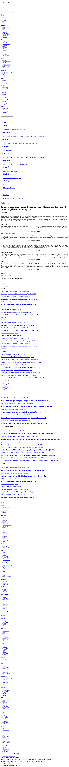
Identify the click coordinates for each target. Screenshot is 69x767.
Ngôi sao (5, 41)
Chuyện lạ (5, 19)
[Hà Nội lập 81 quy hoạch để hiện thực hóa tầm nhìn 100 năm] (14, 364)
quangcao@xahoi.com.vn (14, 765)
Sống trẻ (2, 106)
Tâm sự (4, 80)
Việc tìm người (6, 67)
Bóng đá (5, 54)
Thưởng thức (3, 92)
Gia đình (2, 78)
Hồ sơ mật (5, 33)
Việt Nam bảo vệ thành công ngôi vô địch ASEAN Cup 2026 (17, 325)
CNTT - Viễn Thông (7, 72)
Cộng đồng (5, 109)
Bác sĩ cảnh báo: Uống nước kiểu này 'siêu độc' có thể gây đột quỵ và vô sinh (27, 433)
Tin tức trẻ (5, 108)
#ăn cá (4, 283)
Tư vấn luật (5, 35)
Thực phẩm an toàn (7, 87)
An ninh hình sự (6, 383)
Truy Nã (5, 29)
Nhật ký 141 (6, 384)
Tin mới (3, 351)
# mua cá (5, 284)
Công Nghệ (3, 70)
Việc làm (2, 58)
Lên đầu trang (8, 611)
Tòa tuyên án (6, 27)
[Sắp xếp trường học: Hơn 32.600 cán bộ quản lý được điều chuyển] (15, 296)
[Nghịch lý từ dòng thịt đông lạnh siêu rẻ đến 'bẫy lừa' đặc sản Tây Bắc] (16, 370)
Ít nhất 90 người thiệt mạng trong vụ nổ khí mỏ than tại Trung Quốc (24, 423)
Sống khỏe (5, 90)
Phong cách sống (4, 99)
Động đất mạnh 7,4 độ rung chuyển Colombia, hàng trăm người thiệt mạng (26, 406)
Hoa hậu (5, 45)
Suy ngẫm (5, 104)
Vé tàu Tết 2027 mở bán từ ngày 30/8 (11, 309)
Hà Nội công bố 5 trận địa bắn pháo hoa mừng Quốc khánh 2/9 (18, 294)
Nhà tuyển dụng (6, 65)
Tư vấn (4, 60)
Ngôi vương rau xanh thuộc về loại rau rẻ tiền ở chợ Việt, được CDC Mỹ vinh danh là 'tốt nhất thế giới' (29, 460)
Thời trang (5, 48)
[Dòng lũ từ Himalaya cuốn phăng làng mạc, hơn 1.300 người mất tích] (16, 312)
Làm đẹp (5, 50)
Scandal (5, 42)
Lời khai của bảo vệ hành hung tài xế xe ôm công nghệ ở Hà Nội (18, 304)
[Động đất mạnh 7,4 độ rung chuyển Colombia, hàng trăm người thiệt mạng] (17, 403)
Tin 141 (5, 37)
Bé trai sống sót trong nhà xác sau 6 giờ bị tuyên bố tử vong (21, 412)
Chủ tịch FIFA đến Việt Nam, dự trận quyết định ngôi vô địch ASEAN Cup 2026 (23, 378)
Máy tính (5, 74)
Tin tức (2, 14)
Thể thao (2, 52)
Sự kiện (3, 395)
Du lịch (4, 95)
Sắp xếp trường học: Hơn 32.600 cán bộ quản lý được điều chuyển (19, 299)
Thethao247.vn (6, 387)
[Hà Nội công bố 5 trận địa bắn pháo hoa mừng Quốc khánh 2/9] (15, 291)
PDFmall (5, 389)
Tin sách (5, 112)
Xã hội (4, 386)
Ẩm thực (5, 94)
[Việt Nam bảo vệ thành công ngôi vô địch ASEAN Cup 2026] (14, 322)
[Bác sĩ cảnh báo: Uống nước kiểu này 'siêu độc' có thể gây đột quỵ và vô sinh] (18, 430)
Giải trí (2, 39)
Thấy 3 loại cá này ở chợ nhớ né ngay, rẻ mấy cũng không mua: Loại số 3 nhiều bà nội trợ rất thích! (28, 455)
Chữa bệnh (5, 88)
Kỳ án (4, 31)
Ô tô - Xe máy (6, 73)
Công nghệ (5, 388)
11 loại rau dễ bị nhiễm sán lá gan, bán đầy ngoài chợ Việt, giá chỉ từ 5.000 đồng (23, 444)
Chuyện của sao (6, 44)
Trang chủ (3, 611)
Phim (4, 46)
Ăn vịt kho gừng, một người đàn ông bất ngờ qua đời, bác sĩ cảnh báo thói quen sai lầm (30, 439)
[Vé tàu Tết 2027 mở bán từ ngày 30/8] (9, 307)
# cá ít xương (6, 286)
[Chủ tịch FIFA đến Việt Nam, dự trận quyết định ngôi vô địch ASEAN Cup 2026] (18, 375)
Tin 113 (4, 28)
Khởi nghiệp (6, 66)
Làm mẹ (5, 81)
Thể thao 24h (6, 55)
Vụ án (4, 22)
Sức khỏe (3, 85)
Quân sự (5, 20)
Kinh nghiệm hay (7, 83)
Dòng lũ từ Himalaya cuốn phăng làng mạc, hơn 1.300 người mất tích (20, 314)
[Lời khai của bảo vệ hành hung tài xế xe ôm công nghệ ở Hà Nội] (15, 301)
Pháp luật (3, 25)
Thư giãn (5, 97)
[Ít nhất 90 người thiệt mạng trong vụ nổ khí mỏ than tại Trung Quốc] (15, 420)
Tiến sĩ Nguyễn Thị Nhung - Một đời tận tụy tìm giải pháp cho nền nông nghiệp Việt (24, 362)
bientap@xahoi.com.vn (9, 756)
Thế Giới (2, 15)
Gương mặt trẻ (6, 111)
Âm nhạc (5, 47)
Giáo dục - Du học (7, 64)
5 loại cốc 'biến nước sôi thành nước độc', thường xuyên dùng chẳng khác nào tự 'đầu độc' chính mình (29, 450)
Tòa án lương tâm (7, 34)
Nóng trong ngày (7, 17)
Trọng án (5, 32)
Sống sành (5, 102)
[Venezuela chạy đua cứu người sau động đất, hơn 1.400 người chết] (15, 414)
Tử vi (4, 101)
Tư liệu (4, 21)
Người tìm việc (6, 61)
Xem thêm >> (3, 317)
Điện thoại (5, 76)
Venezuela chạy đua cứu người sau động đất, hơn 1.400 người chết (23, 418)
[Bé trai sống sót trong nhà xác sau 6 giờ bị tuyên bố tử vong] (14, 409)
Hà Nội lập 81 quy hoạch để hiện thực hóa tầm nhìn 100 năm (18, 367)
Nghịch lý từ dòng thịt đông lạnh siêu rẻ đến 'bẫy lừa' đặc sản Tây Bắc (20, 372)
